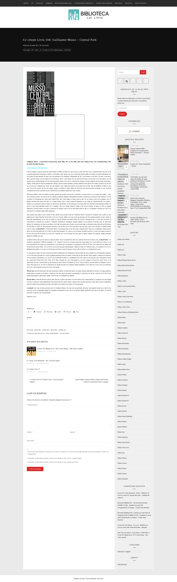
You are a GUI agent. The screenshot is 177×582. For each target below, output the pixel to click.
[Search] (151, 3)
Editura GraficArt (123, 333)
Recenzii (118, 3)
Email (73, 432)
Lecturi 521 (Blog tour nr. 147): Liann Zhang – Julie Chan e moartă (60, 349)
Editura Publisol (122, 427)
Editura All (121, 244)
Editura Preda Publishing (125, 416)
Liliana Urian (64, 333)
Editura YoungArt (123, 479)
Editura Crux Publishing (125, 302)
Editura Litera (122, 364)
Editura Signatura (123, 437)
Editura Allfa (39, 333)
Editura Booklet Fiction (124, 270)
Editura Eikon (122, 317)
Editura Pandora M (123, 395)
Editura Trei (121, 453)
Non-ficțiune (140, 3)
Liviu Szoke (45, 45)
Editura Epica (121, 322)
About (26, 3)
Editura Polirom (122, 411)
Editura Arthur (122, 255)
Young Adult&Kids (104, 3)
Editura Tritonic (122, 458)
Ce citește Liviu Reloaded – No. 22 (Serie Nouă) (43, 361)
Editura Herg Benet (123, 343)
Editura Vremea (122, 473)
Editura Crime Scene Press (125, 296)
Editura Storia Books (124, 442)
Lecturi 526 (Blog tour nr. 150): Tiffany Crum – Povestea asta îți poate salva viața (139, 220)
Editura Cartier (122, 281)
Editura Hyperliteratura (124, 354)
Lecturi (30, 330)
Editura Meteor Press (124, 369)
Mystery (38, 330)
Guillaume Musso (52, 333)
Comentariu (32, 405)
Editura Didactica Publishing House (128, 312)
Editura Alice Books (123, 239)
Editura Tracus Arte (123, 447)
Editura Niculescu (123, 380)
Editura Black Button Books (126, 265)
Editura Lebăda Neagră (124, 359)
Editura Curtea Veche (124, 307)
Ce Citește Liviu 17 (33, 369)
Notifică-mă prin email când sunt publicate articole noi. (53, 462)
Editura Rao (121, 432)
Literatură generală (83, 3)
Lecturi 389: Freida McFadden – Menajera (134, 527)
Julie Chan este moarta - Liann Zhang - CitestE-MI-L (133, 532)
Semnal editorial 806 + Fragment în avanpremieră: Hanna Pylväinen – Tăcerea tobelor (139, 151)
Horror (49, 3)
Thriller (62, 330)
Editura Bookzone (123, 276)
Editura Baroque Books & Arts (127, 260)
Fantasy (39, 3)
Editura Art (121, 250)
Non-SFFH (46, 330)
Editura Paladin (122, 390)
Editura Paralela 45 (123, 400)
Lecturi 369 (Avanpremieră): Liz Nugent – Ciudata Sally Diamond (134, 517)
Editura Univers (122, 463)
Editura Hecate (122, 338)
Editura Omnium (122, 385)
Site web (30, 441)
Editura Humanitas (123, 348)
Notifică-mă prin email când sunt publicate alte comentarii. (55, 458)
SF (32, 3)
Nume (30, 432)
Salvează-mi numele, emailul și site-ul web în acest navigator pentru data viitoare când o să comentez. (68, 453)
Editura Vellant (122, 468)
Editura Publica (122, 421)
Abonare (122, 114)
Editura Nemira (122, 374)
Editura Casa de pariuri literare (126, 286)
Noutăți (128, 3)
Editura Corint (122, 291)
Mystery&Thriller (63, 3)
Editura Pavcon (122, 406)
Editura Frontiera (122, 328)
